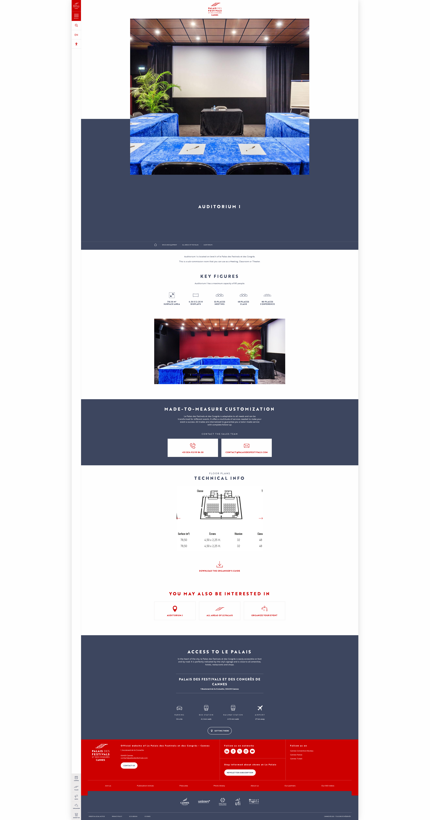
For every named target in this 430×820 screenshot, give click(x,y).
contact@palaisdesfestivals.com (134, 758)
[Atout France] (254, 801)
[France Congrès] (222, 802)
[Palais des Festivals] (76, 6)
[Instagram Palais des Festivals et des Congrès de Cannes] (245, 751)
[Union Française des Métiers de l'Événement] (204, 801)
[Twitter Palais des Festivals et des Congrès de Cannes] (239, 751)
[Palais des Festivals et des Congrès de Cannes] (101, 752)
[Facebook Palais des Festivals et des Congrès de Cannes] (233, 751)
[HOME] (155, 245)
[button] (76, 25)
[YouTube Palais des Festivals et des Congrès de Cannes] (252, 751)
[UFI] (237, 801)
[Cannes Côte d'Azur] (185, 802)
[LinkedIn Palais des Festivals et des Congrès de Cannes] (226, 751)
